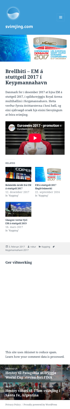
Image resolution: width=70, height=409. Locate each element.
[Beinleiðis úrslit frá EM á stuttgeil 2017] (18, 174)
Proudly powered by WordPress (40, 404)
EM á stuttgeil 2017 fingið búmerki (45, 186)
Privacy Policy (13, 404)
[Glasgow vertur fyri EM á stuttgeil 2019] (18, 209)
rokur (33, 246)
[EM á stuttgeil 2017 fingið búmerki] (48, 174)
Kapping (46, 246)
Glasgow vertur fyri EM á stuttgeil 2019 (16, 221)
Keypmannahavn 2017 (17, 250)
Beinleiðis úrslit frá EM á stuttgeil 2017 (18, 186)
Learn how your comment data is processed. (34, 356)
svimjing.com (19, 26)
